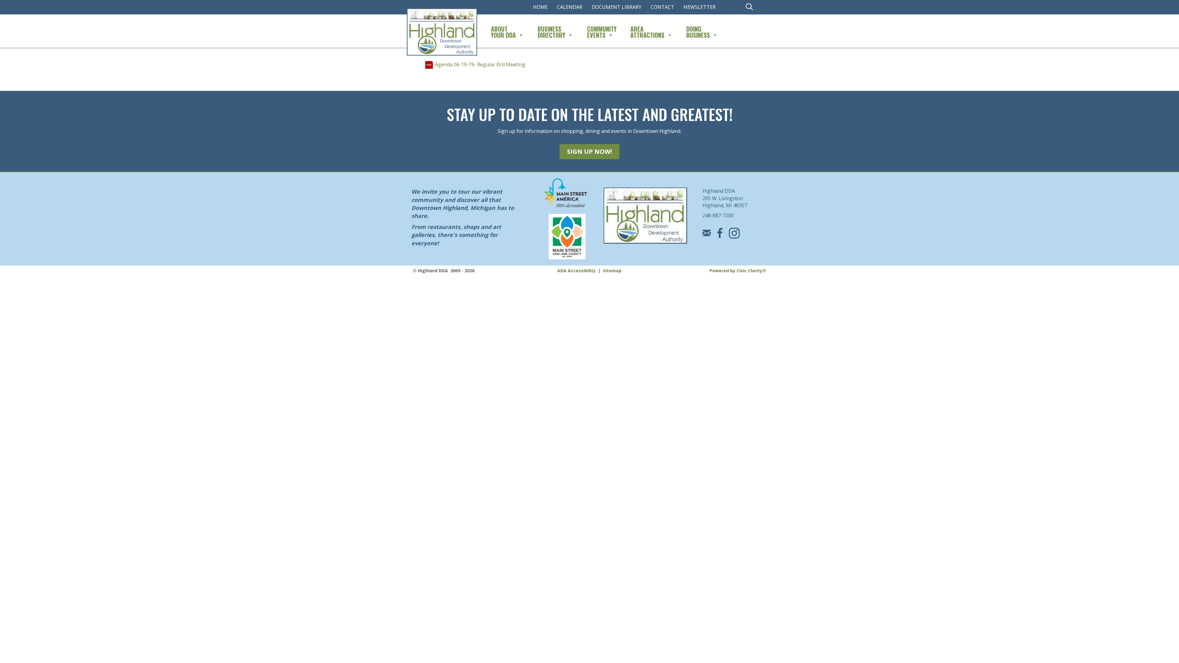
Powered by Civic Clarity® (738, 270)
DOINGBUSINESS (698, 31)
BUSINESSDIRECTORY (551, 31)
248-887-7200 (718, 215)
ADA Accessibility (576, 270)
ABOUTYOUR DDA (503, 31)
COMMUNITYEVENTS (602, 31)
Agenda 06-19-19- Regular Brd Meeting (480, 64)
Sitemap (612, 270)
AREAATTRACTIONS (647, 31)
